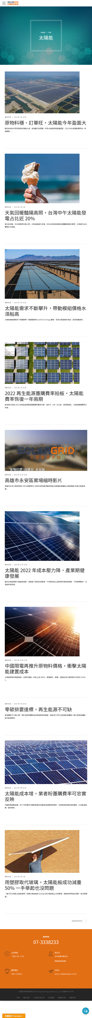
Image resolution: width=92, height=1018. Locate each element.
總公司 (57, 952)
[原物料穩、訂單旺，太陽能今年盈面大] (46, 92)
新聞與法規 (62, 997)
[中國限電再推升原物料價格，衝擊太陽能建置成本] (46, 631)
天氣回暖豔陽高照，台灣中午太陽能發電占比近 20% (45, 215)
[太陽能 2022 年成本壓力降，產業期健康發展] (46, 536)
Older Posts (77, 921)
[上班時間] (7, 953)
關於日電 (26, 997)
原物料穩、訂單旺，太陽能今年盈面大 (45, 122)
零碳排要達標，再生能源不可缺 (38, 709)
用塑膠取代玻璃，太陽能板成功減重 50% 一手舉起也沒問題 (43, 885)
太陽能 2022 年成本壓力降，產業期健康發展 (45, 573)
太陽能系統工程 (38, 997)
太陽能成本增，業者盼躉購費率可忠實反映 (45, 796)
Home (43, 32)
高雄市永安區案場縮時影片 (33, 480)
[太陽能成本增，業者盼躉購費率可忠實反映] (46, 762)
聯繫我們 (72, 997)
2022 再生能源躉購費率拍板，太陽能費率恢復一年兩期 (44, 396)
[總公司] (50, 953)
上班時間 (14, 952)
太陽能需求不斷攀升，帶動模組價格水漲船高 (45, 311)
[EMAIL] (50, 971)
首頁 (18, 997)
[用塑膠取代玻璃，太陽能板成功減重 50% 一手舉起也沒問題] (46, 851)
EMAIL (57, 970)
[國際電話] (7, 971)
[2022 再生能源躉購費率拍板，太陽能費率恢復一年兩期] (46, 363)
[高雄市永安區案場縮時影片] (46, 450)
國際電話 (14, 970)
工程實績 (51, 997)
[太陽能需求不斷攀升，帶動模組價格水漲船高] (46, 274)
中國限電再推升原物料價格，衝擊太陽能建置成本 (45, 668)
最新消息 (8, 117)
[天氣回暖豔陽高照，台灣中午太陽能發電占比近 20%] (46, 178)
